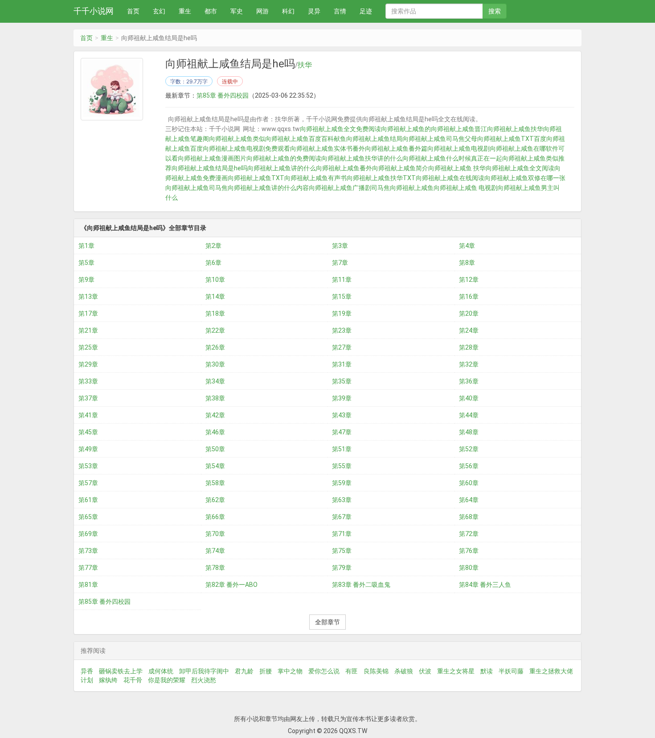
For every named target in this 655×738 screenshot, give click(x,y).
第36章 (469, 381)
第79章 (342, 567)
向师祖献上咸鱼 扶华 (457, 168)
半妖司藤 (511, 671)
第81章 (88, 584)
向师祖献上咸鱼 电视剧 (465, 187)
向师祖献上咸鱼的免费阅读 (283, 158)
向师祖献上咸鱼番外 (344, 168)
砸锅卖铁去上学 (121, 671)
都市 (211, 11)
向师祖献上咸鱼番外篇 (396, 148)
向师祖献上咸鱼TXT (256, 177)
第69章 (88, 533)
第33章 (88, 381)
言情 (340, 11)
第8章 (467, 262)
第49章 (88, 449)
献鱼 (340, 138)
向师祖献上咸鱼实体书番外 (327, 148)
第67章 (342, 516)
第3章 (340, 245)
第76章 (469, 550)
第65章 (88, 516)
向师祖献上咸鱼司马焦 (196, 187)
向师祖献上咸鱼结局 (374, 138)
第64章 (469, 499)
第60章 (469, 483)
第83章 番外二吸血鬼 (361, 584)
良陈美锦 (376, 671)
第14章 (215, 296)
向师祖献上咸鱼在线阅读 (450, 177)
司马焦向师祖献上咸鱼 (402, 187)
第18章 (215, 313)
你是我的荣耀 (166, 680)
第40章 (469, 398)
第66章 (215, 516)
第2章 (213, 245)
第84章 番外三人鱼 (485, 584)
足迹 (366, 11)
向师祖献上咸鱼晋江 (459, 128)
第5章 (86, 262)
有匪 (351, 671)
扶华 (305, 65)
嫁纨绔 (108, 680)
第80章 (469, 567)
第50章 (215, 449)
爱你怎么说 (324, 671)
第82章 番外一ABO (231, 584)
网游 (262, 11)
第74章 (215, 550)
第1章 (86, 245)
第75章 (342, 550)
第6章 (213, 262)
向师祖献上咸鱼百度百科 (299, 138)
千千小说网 (94, 11)
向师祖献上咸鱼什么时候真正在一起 (452, 158)
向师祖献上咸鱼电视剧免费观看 (246, 148)
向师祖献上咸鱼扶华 (515, 128)
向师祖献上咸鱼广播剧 (340, 187)
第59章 (342, 483)
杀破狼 (403, 671)
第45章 (88, 432)
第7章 (340, 262)
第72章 (469, 533)
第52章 (469, 449)
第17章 (88, 313)
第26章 (215, 347)
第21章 (88, 330)
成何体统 (160, 671)
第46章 (215, 432)
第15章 (342, 296)
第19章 (342, 313)
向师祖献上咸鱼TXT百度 (511, 138)
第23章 (342, 330)
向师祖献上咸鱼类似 (237, 138)
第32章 (469, 364)
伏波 (425, 671)
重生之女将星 (456, 671)
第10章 (215, 279)
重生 (185, 11)
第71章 (342, 533)
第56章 (469, 466)
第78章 (215, 567)
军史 (236, 11)
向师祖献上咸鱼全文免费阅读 (340, 128)
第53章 (88, 466)
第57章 (88, 483)
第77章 (88, 567)
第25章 (88, 347)
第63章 (342, 499)
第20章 (469, 313)
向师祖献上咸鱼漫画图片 (212, 158)
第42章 (215, 415)
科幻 (288, 11)
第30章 (215, 364)
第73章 (88, 550)
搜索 (494, 11)
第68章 (469, 516)
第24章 (469, 330)
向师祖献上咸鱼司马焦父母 (439, 138)
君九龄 (244, 671)
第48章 (469, 432)
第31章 (342, 364)
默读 (486, 671)
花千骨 (132, 680)
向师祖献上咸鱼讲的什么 (281, 168)
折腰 (265, 671)
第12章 (469, 279)
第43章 (342, 415)
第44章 (469, 415)
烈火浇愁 (203, 680)
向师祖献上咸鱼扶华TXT (381, 177)
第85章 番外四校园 (222, 95)
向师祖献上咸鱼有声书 (315, 177)
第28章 (469, 347)
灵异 (314, 11)
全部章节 (327, 622)
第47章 (342, 432)
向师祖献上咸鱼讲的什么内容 (268, 187)
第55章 (342, 466)
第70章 (215, 533)
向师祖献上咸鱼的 (406, 128)
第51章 (342, 449)
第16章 (469, 296)
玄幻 (159, 11)
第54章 (215, 466)
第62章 (215, 499)
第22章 (215, 330)
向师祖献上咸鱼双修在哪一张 (524, 177)
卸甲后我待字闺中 (204, 671)
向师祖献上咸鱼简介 (400, 168)
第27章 (342, 347)
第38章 (215, 398)
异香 (87, 671)
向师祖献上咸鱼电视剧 (458, 148)
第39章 (342, 398)
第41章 (88, 415)
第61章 (88, 499)
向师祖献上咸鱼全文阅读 (520, 168)
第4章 (467, 245)
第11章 (342, 279)
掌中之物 (290, 671)
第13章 (88, 296)
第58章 (215, 483)
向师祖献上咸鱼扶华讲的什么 (361, 158)
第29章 (88, 364)
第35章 (342, 381)
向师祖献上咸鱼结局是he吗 (209, 168)
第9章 (86, 279)
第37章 (88, 398)
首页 (133, 11)
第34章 (215, 381)
